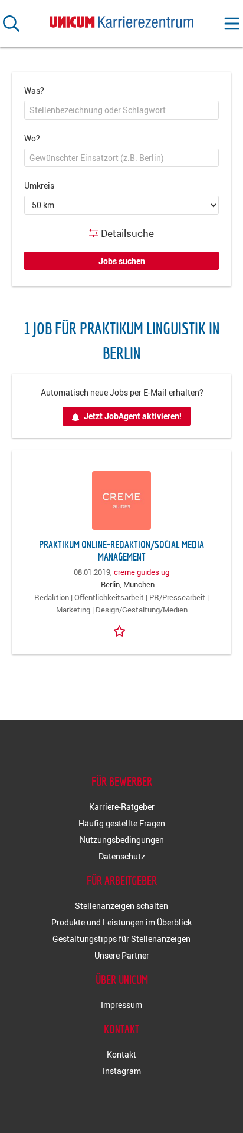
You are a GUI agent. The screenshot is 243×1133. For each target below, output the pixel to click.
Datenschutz (121, 856)
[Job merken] (121, 630)
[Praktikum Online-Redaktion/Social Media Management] (121, 500)
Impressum (121, 1004)
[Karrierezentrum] (121, 19)
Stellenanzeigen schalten (121, 905)
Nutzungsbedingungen (122, 839)
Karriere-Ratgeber (122, 806)
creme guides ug (141, 572)
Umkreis (39, 185)
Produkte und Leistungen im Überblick (121, 922)
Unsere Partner (121, 955)
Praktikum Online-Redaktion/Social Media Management (121, 550)
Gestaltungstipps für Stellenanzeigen (121, 938)
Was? (34, 90)
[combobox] (121, 110)
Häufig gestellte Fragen (121, 823)
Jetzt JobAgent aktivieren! (133, 415)
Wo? (32, 138)
